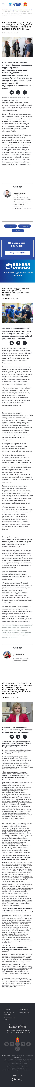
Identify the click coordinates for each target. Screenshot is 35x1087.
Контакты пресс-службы (9, 1018)
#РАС (10, 226)
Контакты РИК (24, 1013)
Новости (27, 10)
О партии (7, 1009)
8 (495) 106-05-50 (18, 1027)
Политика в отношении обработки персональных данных (17, 1067)
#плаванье (24, 226)
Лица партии (23, 1009)
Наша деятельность (16, 10)
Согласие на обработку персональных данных (17, 1070)
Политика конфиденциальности (17, 1065)
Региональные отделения (9, 1013)
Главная (4, 10)
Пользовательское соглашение (17, 1063)
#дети (18, 230)
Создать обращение (17, 253)
